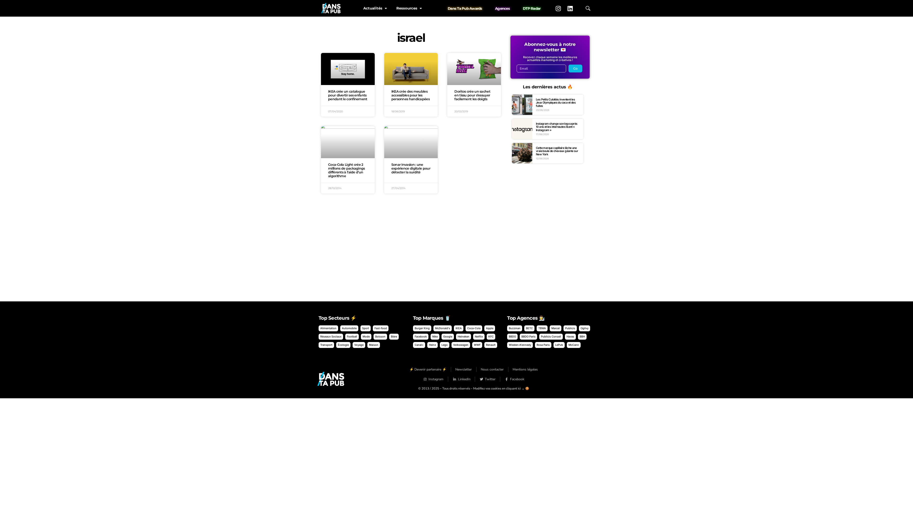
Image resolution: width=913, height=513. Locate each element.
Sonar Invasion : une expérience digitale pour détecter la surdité (410, 168)
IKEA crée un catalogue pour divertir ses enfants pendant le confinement (347, 95)
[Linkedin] (570, 8)
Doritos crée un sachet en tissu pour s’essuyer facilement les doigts (472, 95)
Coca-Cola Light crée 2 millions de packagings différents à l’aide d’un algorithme (346, 170)
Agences (502, 8)
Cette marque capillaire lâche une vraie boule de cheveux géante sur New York (557, 151)
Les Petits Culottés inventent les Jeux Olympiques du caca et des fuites (556, 103)
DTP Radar (531, 8)
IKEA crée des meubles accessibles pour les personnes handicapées (410, 95)
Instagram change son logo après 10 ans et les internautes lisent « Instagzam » (556, 127)
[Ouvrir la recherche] (588, 8)
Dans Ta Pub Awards (465, 8)
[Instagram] (558, 8)
